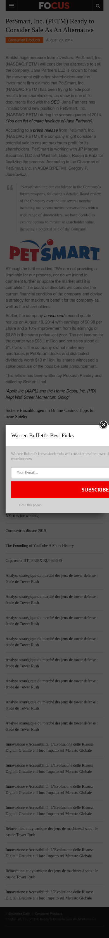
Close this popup (30, 505)
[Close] (103, 425)
